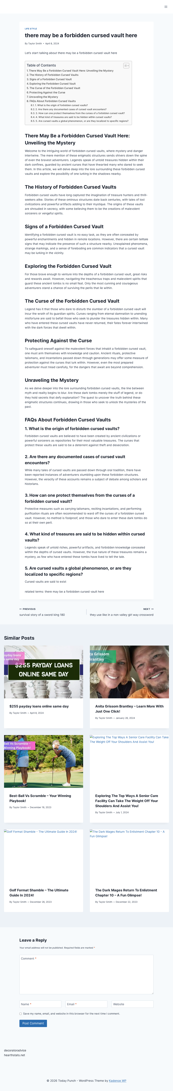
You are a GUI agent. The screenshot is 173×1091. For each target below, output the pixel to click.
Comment (28, 958)
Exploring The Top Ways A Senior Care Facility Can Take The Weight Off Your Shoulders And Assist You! (126, 801)
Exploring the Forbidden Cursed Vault (53, 83)
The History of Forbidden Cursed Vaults (53, 74)
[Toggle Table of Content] (124, 66)
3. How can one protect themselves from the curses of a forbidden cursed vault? (80, 113)
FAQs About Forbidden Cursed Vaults (53, 101)
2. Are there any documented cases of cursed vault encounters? (70, 109)
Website (118, 1004)
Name (26, 1004)
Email (72, 1004)
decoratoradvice (15, 1050)
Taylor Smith (35, 43)
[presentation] (43, 672)
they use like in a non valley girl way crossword (122, 612)
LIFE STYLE (31, 28)
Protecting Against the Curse (47, 92)
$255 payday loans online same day (39, 706)
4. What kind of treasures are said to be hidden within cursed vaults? (74, 117)
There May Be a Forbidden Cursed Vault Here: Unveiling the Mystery (71, 70)
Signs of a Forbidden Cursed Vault (51, 79)
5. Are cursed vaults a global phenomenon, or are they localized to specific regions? (82, 121)
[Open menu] (166, 6)
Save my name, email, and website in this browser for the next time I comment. (71, 1013)
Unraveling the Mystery (43, 96)
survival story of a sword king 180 (42, 612)
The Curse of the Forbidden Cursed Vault (55, 88)
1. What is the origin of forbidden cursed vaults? (61, 105)
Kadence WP (117, 1080)
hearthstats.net (14, 1055)
